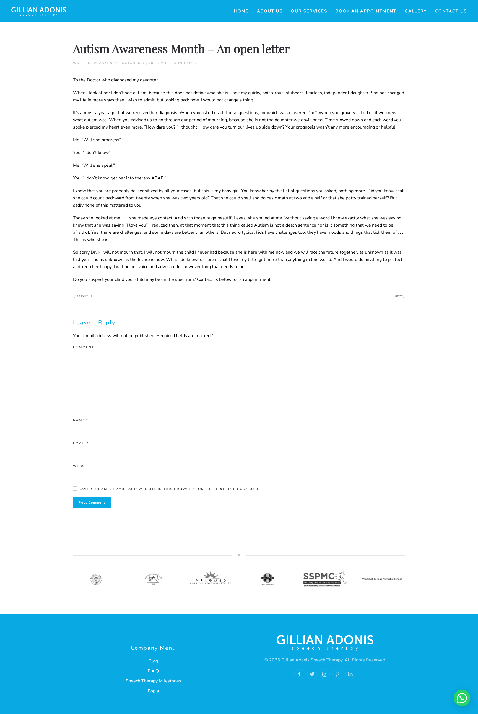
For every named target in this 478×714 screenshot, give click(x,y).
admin (106, 63)
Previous (84, 296)
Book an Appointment (366, 11)
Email (81, 443)
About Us (270, 11)
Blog (189, 63)
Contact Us (451, 11)
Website (82, 466)
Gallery (416, 11)
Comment (83, 347)
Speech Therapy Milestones (153, 681)
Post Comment (92, 502)
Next (398, 296)
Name (80, 420)
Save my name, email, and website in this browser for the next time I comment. (169, 489)
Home (241, 11)
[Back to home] (38, 11)
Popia (153, 691)
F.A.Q (153, 671)
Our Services (309, 11)
